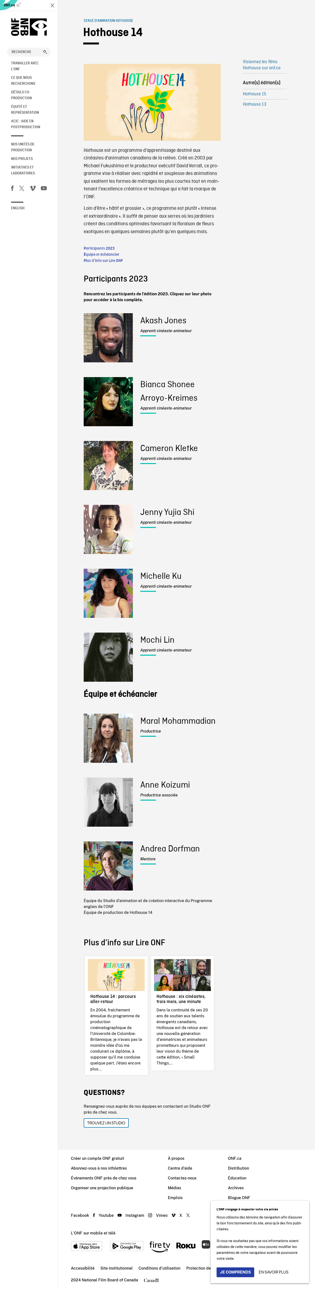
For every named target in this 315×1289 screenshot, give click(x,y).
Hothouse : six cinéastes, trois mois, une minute (181, 999)
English (18, 208)
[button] (45, 52)
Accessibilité (82, 1268)
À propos (176, 1158)
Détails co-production (21, 95)
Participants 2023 (99, 248)
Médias (174, 1188)
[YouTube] (44, 189)
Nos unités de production (22, 147)
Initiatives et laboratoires (23, 170)
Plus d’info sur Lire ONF (103, 261)
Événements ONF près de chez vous (103, 1178)
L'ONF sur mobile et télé (93, 1233)
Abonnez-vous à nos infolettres (99, 1168)
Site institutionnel (116, 1268)
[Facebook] (12, 189)
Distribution (238, 1168)
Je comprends (235, 1272)
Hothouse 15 (254, 94)
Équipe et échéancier (101, 255)
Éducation (237, 1178)
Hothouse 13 (254, 104)
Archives (236, 1188)
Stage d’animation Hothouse (108, 21)
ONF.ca (10, 5)
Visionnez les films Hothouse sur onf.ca (261, 65)
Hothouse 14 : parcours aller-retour (113, 999)
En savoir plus (273, 1272)
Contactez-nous (182, 1178)
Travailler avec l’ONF (25, 66)
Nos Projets (22, 159)
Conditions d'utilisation (159, 1268)
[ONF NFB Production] (29, 27)
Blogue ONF (239, 1197)
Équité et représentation (25, 110)
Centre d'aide (180, 1168)
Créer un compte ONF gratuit (97, 1158)
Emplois (175, 1197)
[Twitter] (22, 189)
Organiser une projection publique (102, 1188)
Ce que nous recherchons (23, 81)
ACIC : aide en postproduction (25, 124)
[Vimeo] (33, 189)
